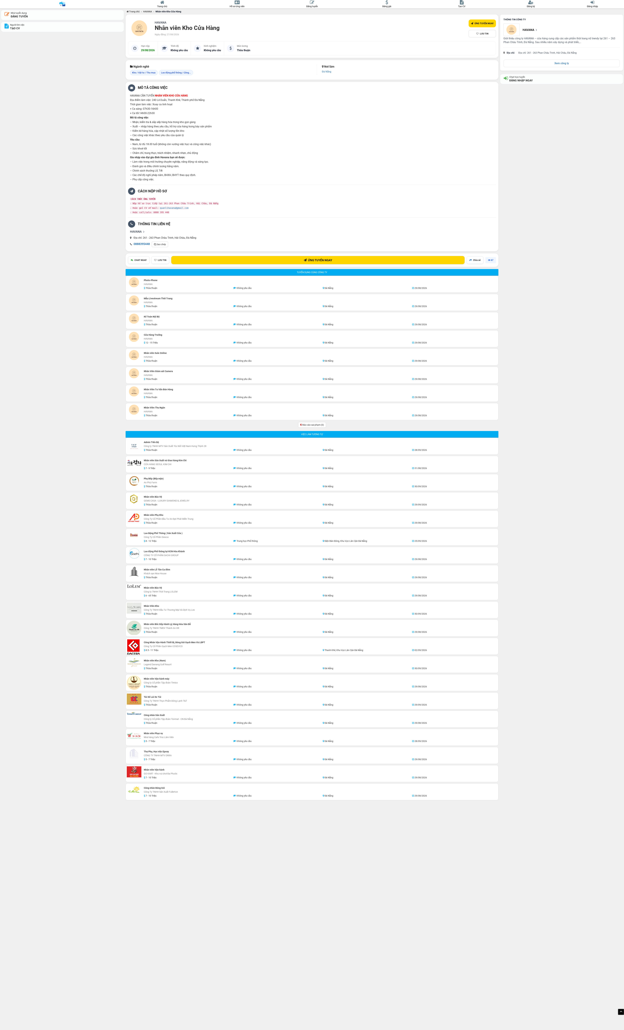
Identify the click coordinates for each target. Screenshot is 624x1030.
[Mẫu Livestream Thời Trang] (134, 300)
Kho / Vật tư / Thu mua (144, 72)
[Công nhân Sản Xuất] (134, 713)
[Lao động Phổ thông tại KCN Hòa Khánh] (134, 553)
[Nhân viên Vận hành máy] (134, 682)
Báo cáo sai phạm (313, 425)
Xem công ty (561, 63)
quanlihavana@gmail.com (174, 208)
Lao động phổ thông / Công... (176, 72)
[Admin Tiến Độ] (134, 446)
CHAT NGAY (140, 260)
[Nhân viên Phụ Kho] (134, 518)
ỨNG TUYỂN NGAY (484, 23)
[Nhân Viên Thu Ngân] (134, 409)
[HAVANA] (139, 28)
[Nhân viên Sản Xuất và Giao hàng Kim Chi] (134, 462)
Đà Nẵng (326, 71)
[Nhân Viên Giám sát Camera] (134, 373)
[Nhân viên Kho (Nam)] (134, 662)
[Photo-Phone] (134, 282)
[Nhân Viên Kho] (134, 608)
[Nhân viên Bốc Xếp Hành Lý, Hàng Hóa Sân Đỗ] (134, 628)
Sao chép (161, 244)
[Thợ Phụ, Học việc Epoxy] (134, 753)
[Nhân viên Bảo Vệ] (134, 498)
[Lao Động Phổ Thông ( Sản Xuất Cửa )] (134, 535)
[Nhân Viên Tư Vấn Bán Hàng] (134, 391)
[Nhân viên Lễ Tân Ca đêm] (134, 571)
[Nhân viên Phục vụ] (134, 735)
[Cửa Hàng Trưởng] (134, 336)
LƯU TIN (484, 33)
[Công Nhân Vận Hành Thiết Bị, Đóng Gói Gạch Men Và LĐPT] (134, 647)
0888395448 (142, 244)
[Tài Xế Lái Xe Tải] (134, 699)
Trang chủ (134, 11)
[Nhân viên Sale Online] (134, 355)
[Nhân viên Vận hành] (134, 771)
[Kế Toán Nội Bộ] (134, 318)
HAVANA (147, 11)
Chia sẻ (477, 260)
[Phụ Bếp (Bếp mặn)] (134, 480)
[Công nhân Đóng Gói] (134, 790)
